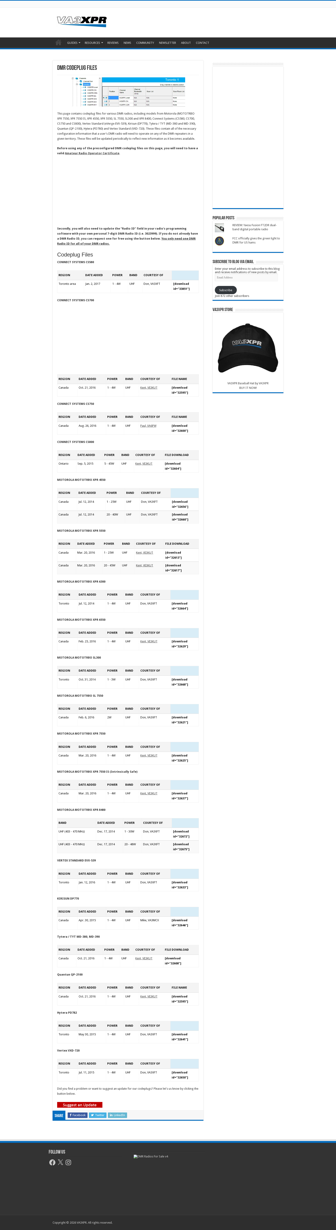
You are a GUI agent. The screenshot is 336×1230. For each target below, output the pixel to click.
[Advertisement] (197, 22)
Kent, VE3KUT (148, 387)
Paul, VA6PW (148, 425)
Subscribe (225, 290)
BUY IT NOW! (248, 388)
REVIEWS (113, 42)
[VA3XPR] (81, 21)
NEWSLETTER (167, 42)
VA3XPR (264, 383)
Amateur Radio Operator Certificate (92, 153)
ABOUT (186, 42)
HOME (58, 42)
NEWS (127, 42)
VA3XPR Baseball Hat (240, 383)
